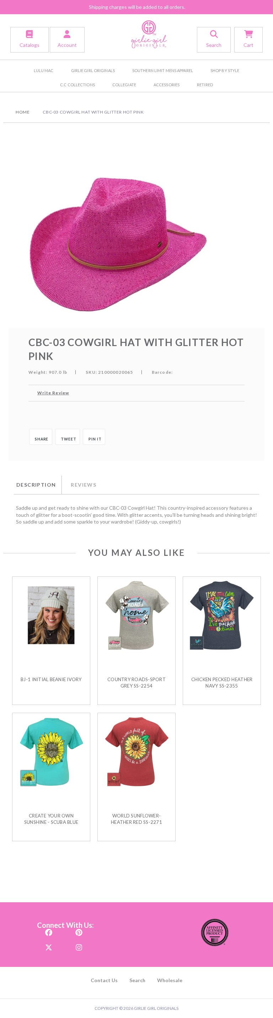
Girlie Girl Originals (93, 70)
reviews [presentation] (83, 485)
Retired (205, 84)
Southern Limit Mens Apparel (162, 70)
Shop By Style (224, 70)
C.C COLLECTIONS (77, 84)
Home (23, 112)
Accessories (167, 84)
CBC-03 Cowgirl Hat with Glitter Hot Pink (93, 112)
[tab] (37, 485)
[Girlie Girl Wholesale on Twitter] (49, 945)
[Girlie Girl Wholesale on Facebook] (49, 930)
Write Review (53, 392)
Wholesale (169, 980)
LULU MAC (44, 70)
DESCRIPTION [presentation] (36, 485)
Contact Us (104, 980)
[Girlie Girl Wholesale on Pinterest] (79, 930)
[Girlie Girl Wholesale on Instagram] (79, 945)
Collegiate (124, 84)
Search (137, 980)
